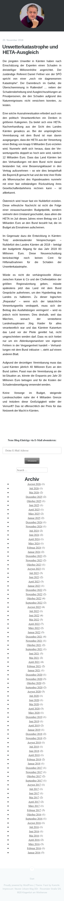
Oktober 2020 (34, 683)
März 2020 (34, 712)
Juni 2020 (34, 700)
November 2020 (34, 679)
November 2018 (34, 738)
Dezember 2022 (34, 590)
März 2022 (34, 628)
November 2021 (34, 640)
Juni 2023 (34, 577)
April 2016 (34, 839)
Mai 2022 (34, 619)
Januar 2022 (34, 632)
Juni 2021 (34, 653)
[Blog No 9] (32, 15)
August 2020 (34, 691)
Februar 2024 (34, 547)
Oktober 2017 (34, 776)
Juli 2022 (34, 611)
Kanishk (56, 885)
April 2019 (34, 725)
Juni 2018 (34, 751)
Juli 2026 (34, 488)
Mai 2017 (34, 797)
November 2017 (34, 772)
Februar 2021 (34, 666)
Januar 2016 (34, 852)
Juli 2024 (34, 530)
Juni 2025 (34, 505)
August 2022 (34, 607)
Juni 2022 (34, 615)
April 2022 (34, 623)
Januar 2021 (34, 670)
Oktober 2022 (34, 598)
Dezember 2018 (34, 734)
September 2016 (34, 818)
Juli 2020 (34, 695)
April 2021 (34, 662)
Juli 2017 (34, 789)
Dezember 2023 (34, 556)
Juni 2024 (34, 534)
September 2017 (34, 780)
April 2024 (34, 539)
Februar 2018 (34, 759)
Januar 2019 (34, 729)
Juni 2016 (34, 831)
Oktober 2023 (34, 564)
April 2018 (34, 755)
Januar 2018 (34, 763)
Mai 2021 (34, 657)
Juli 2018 (34, 746)
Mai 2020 (34, 704)
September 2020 (34, 687)
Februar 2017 (34, 810)
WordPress (28, 885)
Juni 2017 (34, 793)
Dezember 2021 (34, 636)
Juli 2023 (34, 573)
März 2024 (34, 543)
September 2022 (34, 602)
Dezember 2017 (34, 767)
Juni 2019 (34, 721)
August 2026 (34, 484)
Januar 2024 (34, 552)
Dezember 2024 (34, 522)
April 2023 (34, 581)
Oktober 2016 (34, 814)
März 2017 (34, 806)
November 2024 (34, 526)
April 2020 (34, 708)
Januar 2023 (34, 585)
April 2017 (34, 801)
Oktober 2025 (34, 501)
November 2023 (34, 560)
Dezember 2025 (34, 496)
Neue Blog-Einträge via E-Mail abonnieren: (32, 440)
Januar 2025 (34, 518)
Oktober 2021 (34, 645)
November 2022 (34, 594)
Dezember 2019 (34, 717)
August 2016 (34, 823)
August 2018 (34, 742)
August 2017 (34, 784)
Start (32, 879)
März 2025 (34, 513)
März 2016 (34, 844)
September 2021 (34, 649)
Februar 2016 (34, 848)
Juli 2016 (34, 827)
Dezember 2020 (34, 674)
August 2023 (34, 568)
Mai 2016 (34, 835)
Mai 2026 (34, 492)
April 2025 (34, 509)
